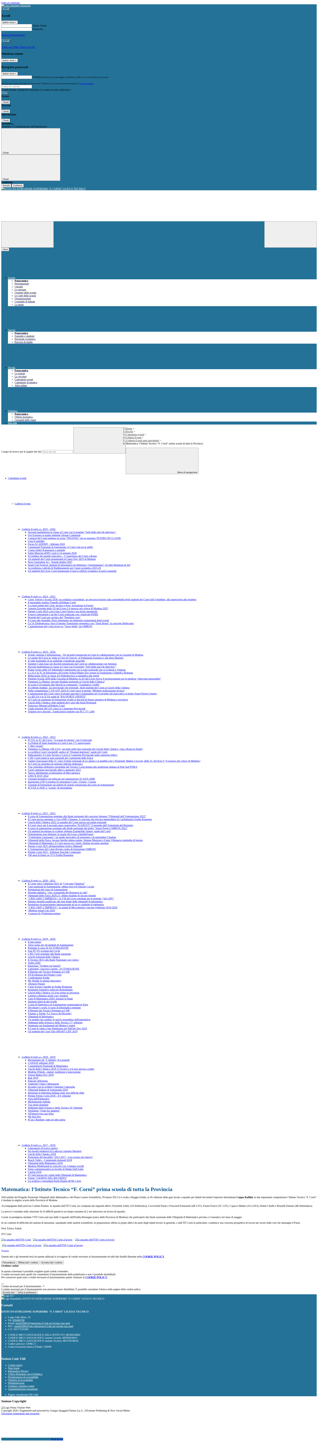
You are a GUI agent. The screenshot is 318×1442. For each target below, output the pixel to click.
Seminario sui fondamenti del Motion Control (51, 1025)
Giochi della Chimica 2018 (42, 1154)
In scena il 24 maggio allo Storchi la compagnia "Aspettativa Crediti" (64, 684)
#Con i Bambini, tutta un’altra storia (46, 1119)
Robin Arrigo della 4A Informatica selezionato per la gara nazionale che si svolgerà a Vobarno (77, 669)
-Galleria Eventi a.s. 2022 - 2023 (38, 737)
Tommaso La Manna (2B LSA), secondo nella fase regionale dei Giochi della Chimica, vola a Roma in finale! (85, 749)
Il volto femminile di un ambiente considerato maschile (56, 660)
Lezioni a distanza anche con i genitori (48, 995)
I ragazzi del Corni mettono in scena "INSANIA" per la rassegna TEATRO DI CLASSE (74, 538)
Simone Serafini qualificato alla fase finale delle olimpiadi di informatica (65, 901)
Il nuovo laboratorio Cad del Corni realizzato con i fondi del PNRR (63, 614)
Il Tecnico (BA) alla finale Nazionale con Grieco (53, 959)
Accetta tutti (51, 1262)
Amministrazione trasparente (23, 1389)
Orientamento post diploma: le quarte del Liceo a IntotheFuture (60, 834)
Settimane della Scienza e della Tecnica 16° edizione (55, 1107)
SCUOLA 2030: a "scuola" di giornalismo (50, 787)
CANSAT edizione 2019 (41, 1063)
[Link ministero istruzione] (16, 5)
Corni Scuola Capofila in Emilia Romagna (50, 986)
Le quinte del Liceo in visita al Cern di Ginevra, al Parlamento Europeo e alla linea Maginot (75, 657)
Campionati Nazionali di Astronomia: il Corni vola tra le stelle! (60, 547)
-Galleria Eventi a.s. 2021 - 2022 (38, 813)
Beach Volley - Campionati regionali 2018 (50, 1160)
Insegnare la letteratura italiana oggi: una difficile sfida (56, 1092)
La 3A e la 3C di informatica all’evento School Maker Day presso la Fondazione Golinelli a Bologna (80, 672)
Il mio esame (34, 942)
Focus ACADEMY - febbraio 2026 (46, 544)
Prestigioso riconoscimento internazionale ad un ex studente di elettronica (66, 904)
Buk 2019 (33, 1077)
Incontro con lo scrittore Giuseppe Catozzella (51, 1086)
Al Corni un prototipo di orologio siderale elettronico (55, 764)
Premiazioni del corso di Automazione (48, 889)
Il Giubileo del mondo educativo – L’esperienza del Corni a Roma (62, 556)
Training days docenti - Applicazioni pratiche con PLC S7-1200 (61, 711)
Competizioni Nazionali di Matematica (48, 1066)
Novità (129, 431)
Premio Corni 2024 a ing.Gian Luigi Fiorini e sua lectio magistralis (62, 611)
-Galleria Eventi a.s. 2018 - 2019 (38, 1057)
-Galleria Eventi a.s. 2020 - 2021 (38, 880)
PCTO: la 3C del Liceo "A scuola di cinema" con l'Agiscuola (60, 740)
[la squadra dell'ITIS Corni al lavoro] (52, 1239)
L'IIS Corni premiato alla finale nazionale (49, 953)
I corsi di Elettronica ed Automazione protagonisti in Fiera (58, 1004)
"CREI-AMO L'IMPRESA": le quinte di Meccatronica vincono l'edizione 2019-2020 (72, 907)
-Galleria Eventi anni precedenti (142, 440)
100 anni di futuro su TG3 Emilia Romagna (50, 855)
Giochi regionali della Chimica (44, 956)
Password (38, 29)
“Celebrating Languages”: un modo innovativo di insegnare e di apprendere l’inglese (72, 837)
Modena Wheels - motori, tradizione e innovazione (54, 1072)
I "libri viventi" (36, 746)
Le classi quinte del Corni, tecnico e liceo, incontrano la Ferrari (60, 605)
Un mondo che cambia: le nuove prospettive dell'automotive (59, 1019)
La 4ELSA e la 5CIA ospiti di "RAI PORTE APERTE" (57, 696)
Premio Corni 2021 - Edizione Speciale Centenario (54, 852)
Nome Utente (40, 25)
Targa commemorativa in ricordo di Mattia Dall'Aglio (55, 1169)
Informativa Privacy (18, 1371)
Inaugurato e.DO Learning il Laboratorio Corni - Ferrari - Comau (62, 781)
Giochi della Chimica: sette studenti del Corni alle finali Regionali (62, 702)
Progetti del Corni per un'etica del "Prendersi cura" (54, 617)
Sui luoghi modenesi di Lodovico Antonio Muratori (54, 1151)
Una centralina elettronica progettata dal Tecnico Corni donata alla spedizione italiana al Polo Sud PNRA (82, 767)
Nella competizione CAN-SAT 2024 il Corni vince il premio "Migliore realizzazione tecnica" (76, 690)
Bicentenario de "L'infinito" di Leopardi (49, 1060)
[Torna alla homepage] (159, 188)
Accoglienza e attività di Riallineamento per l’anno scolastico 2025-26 (64, 568)
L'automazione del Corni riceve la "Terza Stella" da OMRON (60, 626)
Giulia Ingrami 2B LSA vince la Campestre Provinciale (56, 708)
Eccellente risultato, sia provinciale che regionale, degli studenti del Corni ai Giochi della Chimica (79, 687)
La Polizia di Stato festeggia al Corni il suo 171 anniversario (59, 743)
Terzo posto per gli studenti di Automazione (50, 945)
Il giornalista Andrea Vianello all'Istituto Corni (52, 602)
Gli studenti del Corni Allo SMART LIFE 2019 (53, 1031)
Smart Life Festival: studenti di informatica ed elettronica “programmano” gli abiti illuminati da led (79, 565)
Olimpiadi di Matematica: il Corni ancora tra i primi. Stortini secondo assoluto (68, 843)
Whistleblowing (16, 1383)
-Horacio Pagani (36, 983)
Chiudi (6, 102)
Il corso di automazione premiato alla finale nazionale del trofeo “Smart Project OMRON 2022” (78, 828)
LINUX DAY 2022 (38, 775)
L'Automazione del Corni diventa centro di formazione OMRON (62, 849)
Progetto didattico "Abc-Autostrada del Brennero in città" (58, 892)
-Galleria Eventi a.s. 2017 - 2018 (38, 1145)
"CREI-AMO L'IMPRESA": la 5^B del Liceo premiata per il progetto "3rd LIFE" (71, 898)
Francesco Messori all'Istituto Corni (46, 705)
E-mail (36, 77)
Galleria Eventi (133, 437)
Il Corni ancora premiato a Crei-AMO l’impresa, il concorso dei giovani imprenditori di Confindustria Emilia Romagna (90, 819)
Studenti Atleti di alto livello (42, 1001)
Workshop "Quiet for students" (44, 1110)
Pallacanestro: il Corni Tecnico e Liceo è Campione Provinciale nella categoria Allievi (72, 755)
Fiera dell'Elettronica (38, 1098)
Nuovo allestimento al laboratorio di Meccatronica (54, 772)
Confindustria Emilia (39, 977)
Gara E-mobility (36, 541)
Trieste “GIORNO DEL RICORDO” (47, 1178)
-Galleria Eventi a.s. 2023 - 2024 (38, 651)
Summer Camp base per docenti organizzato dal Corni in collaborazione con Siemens (72, 663)
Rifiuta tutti (28, 1262)
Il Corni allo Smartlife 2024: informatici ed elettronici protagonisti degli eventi (68, 620)
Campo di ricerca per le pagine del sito (21, 451)
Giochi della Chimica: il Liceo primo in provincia (53, 992)
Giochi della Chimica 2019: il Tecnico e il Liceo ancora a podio (61, 1069)
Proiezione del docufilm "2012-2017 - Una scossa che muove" (60, 1157)
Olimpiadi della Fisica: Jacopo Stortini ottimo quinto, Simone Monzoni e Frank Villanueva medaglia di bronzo (85, 840)
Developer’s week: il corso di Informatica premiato (54, 1007)
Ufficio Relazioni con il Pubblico (25, 1374)
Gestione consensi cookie (21, 1386)
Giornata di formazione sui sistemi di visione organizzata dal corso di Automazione (71, 784)
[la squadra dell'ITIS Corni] (16, 1239)
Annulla (6, 185)
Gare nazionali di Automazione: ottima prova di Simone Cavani (61, 886)
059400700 (19, 1320)
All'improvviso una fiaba (41, 1113)
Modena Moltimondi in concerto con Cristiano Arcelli (56, 1166)
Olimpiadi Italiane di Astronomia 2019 (48, 1089)
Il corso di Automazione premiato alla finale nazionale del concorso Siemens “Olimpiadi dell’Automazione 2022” (87, 816)
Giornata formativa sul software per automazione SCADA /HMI (61, 778)
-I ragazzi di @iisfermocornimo (44, 913)
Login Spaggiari (86, 83)
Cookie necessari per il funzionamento (21, 1286)
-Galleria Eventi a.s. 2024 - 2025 (38, 596)
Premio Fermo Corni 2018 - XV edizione (49, 1095)
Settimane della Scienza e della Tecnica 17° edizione (55, 1022)
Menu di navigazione (187, 472)
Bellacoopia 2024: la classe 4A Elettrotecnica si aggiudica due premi (63, 675)
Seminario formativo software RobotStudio (50, 989)
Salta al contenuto (10, 2)
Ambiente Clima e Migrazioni (43, 1083)
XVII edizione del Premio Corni (44, 974)
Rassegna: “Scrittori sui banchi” (44, 965)
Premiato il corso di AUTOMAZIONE (48, 948)
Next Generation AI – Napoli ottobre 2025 (50, 562)
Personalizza (9, 1262)
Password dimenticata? (13, 35)
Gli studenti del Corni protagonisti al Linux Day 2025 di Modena (62, 559)
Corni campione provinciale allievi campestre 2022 (54, 769)
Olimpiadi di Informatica (40, 1016)
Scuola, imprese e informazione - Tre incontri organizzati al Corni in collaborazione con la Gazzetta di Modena (85, 654)
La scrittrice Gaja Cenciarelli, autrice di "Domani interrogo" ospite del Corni (67, 752)
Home (129, 428)
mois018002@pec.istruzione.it (43, 1326)
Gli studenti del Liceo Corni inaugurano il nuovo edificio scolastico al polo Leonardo (72, 571)
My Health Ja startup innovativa (44, 980)
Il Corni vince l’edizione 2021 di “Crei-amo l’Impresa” (56, 883)
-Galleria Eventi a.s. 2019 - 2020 (38, 939)
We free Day (34, 1116)
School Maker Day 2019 (41, 1075)
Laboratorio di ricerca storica (43, 1148)
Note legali (13, 1368)
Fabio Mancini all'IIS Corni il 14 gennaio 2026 (52, 553)
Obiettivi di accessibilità (20, 1380)
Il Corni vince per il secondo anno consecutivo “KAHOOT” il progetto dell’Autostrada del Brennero (80, 825)
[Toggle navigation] (27, 234)
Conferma (17, 185)
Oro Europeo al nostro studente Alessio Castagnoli (54, 535)
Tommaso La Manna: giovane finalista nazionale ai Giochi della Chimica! (66, 681)
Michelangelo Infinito (39, 1101)
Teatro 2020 (34, 962)
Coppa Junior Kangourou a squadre (46, 550)
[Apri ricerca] (290, 234)
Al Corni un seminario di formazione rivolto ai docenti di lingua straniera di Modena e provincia (78, 699)
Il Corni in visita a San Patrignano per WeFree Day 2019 (57, 1028)
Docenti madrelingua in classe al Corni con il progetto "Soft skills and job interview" (72, 532)
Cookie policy (15, 1365)
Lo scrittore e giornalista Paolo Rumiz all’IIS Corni (54, 1181)
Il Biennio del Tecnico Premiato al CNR (49, 971)
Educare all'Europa (38, 1080)
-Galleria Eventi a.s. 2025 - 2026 (38, 529)
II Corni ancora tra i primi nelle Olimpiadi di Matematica (57, 1175)
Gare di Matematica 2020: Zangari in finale (50, 998)
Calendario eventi (135, 434)
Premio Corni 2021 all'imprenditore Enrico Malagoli (55, 846)
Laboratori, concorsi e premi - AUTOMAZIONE (53, 968)
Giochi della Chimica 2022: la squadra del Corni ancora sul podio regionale (67, 822)
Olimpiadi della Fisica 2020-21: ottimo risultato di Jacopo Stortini (62, 895)
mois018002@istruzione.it (42, 1323)
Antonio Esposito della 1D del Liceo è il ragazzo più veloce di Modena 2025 (68, 608)
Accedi (6, 9)
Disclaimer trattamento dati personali (20, 1413)
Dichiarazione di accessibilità (23, 1377)
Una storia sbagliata (38, 1104)
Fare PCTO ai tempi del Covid (44, 951)
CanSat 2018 (34, 1172)
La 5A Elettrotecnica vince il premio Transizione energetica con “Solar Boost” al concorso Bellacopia (81, 623)
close (5, 249)
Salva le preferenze (27, 1292)
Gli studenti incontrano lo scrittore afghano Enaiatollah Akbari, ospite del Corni (69, 831)
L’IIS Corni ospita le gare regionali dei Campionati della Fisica (60, 758)
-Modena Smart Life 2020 (41, 910)
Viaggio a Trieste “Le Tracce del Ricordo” (50, 1013)
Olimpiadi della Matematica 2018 (45, 1163)
